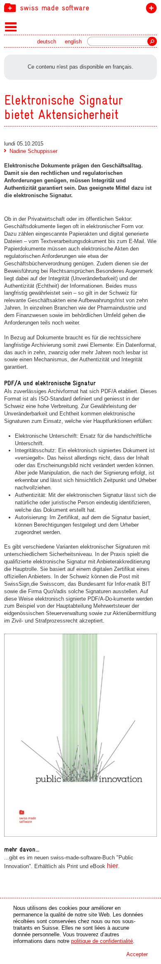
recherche (152, 41)
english (73, 41)
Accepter (137, 954)
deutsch (46, 41)
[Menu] (11, 26)
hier (112, 865)
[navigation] (80, 7)
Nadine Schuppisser (33, 151)
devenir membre (149, 9)
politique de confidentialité (102, 941)
